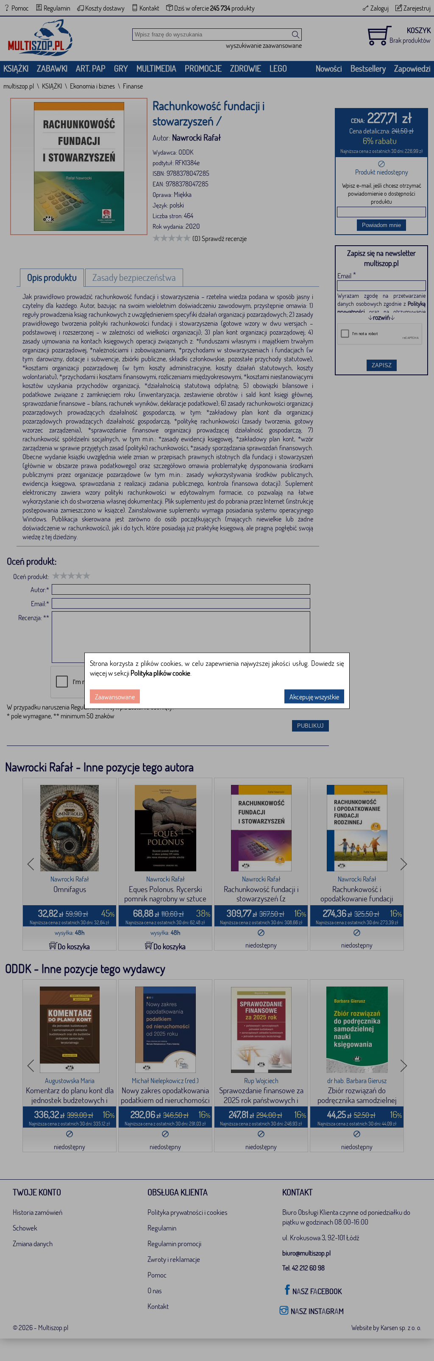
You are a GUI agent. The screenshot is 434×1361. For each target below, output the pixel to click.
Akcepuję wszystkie (314, 696)
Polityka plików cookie (160, 672)
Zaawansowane (115, 696)
